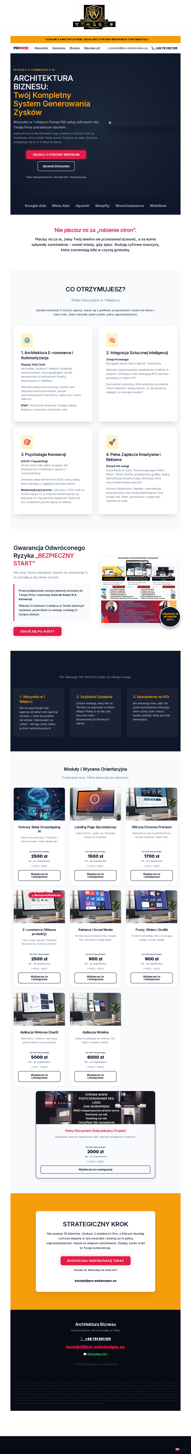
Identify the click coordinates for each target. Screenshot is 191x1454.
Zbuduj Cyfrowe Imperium (56, 154)
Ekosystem (41, 47)
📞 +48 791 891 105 (164, 48)
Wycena (75, 47)
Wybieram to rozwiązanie (39, 875)
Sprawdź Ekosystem (56, 166)
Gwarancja (58, 47)
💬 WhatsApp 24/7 (95, 1354)
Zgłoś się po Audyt (37, 631)
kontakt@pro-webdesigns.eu (95, 1280)
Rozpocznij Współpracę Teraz (95, 1261)
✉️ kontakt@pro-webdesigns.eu (127, 47)
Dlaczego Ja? (92, 47)
